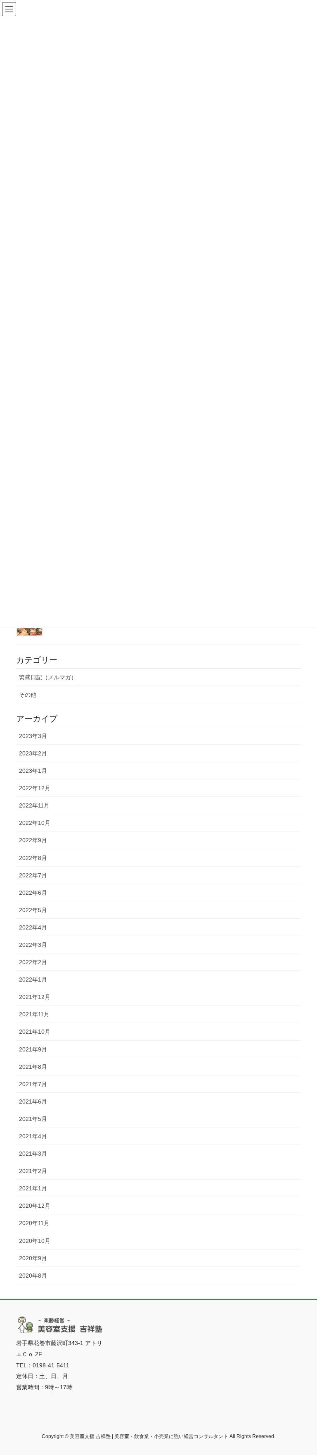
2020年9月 (33, 1258)
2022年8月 (33, 858)
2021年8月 (33, 1066)
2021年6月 (33, 1101)
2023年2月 (33, 753)
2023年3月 (33, 736)
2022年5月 (33, 910)
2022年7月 (33, 875)
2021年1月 (33, 1188)
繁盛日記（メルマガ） (48, 677)
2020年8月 (33, 1275)
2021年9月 (33, 1049)
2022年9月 (33, 840)
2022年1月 (33, 979)
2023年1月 (33, 770)
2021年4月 (33, 1136)
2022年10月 (34, 822)
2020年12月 (34, 1205)
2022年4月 (33, 927)
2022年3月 (33, 944)
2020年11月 (34, 1223)
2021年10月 (34, 1031)
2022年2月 (33, 962)
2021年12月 (34, 997)
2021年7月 (33, 1084)
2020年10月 (34, 1241)
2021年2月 (33, 1171)
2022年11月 (34, 805)
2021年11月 (34, 1014)
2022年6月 (33, 892)
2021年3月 (33, 1153)
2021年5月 (33, 1119)
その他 (27, 694)
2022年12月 (34, 788)
